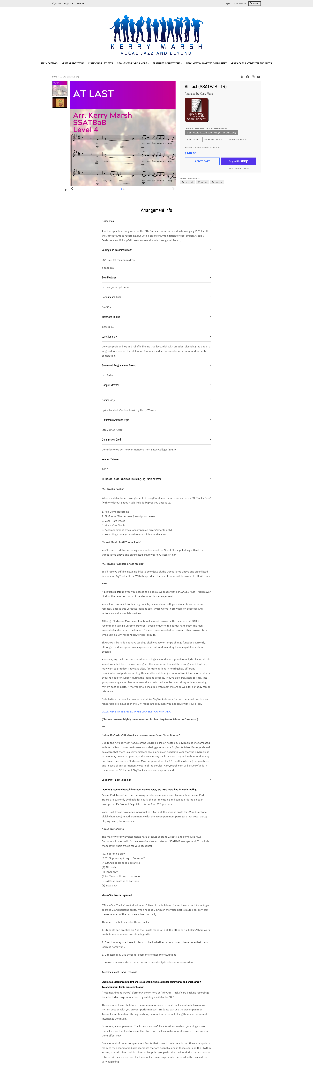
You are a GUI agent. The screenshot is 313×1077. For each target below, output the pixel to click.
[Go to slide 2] (124, 189)
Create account (239, 3)
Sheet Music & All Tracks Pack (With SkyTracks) (211, 132)
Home (54, 77)
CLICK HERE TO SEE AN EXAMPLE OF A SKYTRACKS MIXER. (136, 711)
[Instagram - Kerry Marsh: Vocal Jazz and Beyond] (253, 77)
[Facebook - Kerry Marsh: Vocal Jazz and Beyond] (248, 77)
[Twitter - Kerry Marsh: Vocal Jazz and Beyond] (242, 77)
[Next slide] (173, 188)
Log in (227, 3)
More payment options (239, 168)
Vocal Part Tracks (213, 139)
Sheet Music (193, 139)
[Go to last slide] (72, 188)
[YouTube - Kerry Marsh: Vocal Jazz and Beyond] (259, 77)
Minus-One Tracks (238, 139)
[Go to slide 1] (121, 189)
